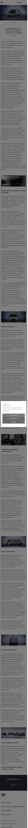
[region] (14, 414)
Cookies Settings (13, 415)
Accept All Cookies (13, 418)
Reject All (14, 421)
